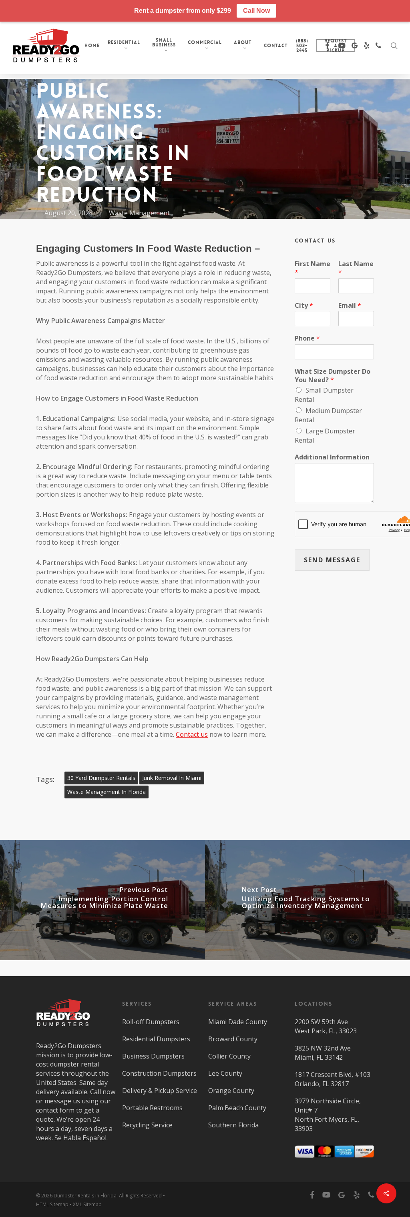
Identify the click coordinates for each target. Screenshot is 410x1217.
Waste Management (139, 213)
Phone (307, 338)
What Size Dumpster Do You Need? (332, 375)
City (304, 305)
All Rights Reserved (140, 1195)
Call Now (256, 10)
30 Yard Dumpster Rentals (101, 778)
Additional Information (332, 457)
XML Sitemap (87, 1204)
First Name (312, 268)
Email (349, 305)
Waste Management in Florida (106, 792)
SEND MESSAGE (332, 559)
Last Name (356, 268)
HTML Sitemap (52, 1204)
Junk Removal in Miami (171, 778)
